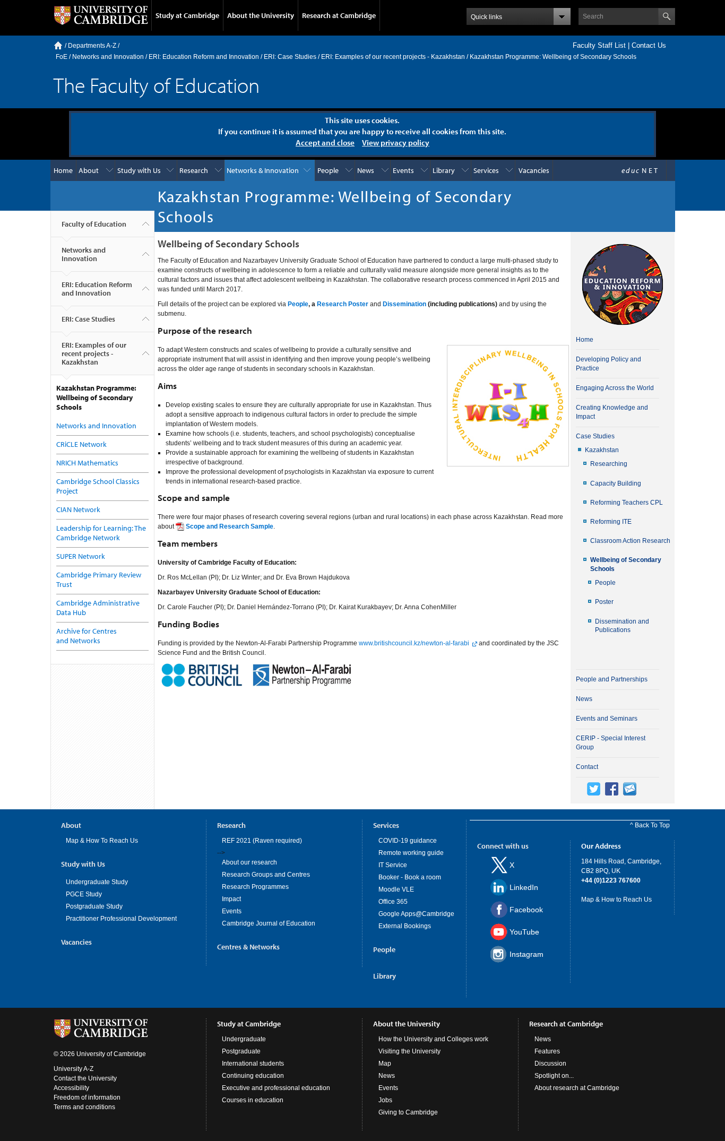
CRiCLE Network (81, 444)
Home (58, 45)
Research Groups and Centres (266, 874)
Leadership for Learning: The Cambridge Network (101, 532)
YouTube (524, 932)
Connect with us (503, 846)
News (365, 170)
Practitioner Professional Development (121, 918)
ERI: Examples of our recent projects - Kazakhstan (393, 56)
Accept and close (325, 142)
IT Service (392, 865)
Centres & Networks (248, 947)
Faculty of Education (94, 224)
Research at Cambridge (339, 15)
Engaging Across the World (615, 388)
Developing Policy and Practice (608, 364)
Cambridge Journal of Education (268, 923)
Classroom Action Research (630, 540)
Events (403, 170)
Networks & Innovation (263, 170)
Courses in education (252, 1100)
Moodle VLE (396, 889)
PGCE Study (84, 894)
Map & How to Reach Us (616, 899)
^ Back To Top (650, 825)
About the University (260, 15)
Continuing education (253, 1075)
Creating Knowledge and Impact (612, 412)
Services (486, 170)
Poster (604, 602)
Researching (608, 464)
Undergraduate (244, 1039)
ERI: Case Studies (290, 56)
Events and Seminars (606, 718)
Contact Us (649, 45)
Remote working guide (411, 853)
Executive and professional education (276, 1088)
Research (193, 170)
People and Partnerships (612, 679)
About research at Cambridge (576, 1088)
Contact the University (85, 1078)
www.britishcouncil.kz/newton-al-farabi (413, 643)
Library (444, 170)
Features (547, 1051)
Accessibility (71, 1088)
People (328, 170)
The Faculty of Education (157, 84)
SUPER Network (80, 556)
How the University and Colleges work (433, 1039)
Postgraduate (241, 1051)
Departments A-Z (92, 45)
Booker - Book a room (409, 877)
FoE (61, 56)
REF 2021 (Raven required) (262, 840)
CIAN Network (78, 509)
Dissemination (404, 304)
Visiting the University (409, 1051)
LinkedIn (524, 887)
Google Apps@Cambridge (416, 914)
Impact (231, 899)
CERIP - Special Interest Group (610, 742)
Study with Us (139, 170)
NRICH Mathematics (87, 463)
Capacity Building (615, 483)
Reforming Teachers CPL (626, 502)
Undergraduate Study (97, 882)
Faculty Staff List (599, 45)
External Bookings (404, 926)
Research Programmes (255, 887)
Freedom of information (87, 1097)
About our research (249, 862)
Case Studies (595, 436)
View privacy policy (395, 142)
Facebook (526, 909)
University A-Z (73, 1069)
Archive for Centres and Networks (86, 635)
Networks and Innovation (108, 56)
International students (253, 1063)
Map (384, 1063)
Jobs (385, 1100)
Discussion (550, 1063)
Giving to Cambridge (408, 1112)
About (89, 170)
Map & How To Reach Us (102, 840)
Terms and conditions (84, 1107)
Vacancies (534, 170)
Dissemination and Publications (622, 626)
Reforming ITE (611, 521)
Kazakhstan (602, 450)
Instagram (526, 954)
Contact (587, 767)
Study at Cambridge (187, 15)
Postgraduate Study (94, 906)
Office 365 (393, 901)
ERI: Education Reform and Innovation (204, 56)
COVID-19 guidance (407, 840)
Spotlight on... (554, 1075)
